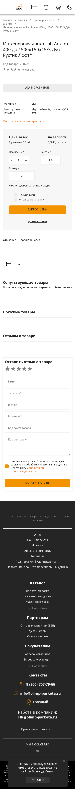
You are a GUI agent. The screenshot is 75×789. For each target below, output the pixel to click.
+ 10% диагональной (31, 199)
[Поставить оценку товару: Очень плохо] (7, 369)
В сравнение (40, 87)
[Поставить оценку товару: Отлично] (29, 369)
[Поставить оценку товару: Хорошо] (24, 369)
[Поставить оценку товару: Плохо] (13, 369)
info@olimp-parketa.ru (40, 693)
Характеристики (30, 239)
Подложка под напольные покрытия (26, 287)
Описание (9, 239)
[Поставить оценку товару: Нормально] (18, 369)
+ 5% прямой (27, 195)
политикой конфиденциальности (27, 469)
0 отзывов (28, 69)
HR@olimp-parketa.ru (37, 717)
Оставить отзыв (37, 482)
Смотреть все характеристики (24, 121)
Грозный (40, 702)
